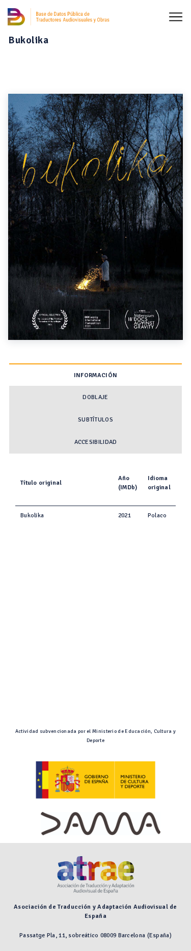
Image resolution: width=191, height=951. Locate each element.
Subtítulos (95, 420)
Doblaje (95, 397)
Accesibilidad (95, 442)
